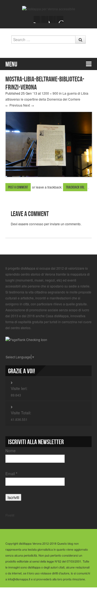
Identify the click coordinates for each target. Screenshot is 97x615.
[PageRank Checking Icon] (26, 339)
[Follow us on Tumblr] (59, 19)
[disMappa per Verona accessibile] (48, 8)
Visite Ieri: (19, 388)
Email (11, 473)
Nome (10, 450)
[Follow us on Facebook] (37, 19)
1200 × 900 (49, 93)
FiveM (9, 515)
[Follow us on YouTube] (52, 19)
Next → (28, 105)
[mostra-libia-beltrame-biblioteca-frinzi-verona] (48, 143)
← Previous (13, 105)
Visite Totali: (21, 412)
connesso (36, 223)
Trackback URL (75, 187)
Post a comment (18, 187)
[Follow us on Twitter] (44, 19)
